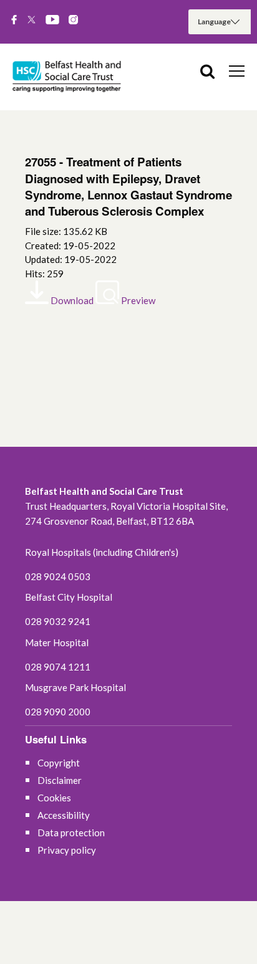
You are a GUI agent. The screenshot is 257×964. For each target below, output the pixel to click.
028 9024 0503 (57, 576)
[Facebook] (14, 20)
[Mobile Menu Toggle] (237, 70)
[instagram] (73, 20)
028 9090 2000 (57, 711)
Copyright (58, 762)
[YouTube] (52, 20)
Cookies (54, 797)
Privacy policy (66, 850)
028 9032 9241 (57, 621)
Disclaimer (59, 780)
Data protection (71, 832)
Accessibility (63, 815)
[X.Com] (31, 20)
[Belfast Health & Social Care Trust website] (68, 77)
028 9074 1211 (57, 666)
